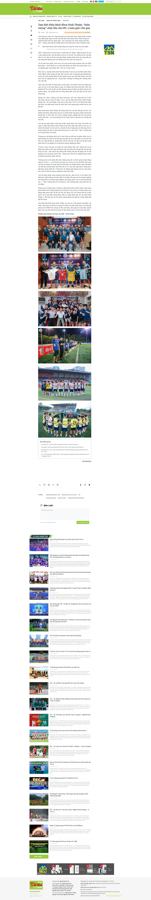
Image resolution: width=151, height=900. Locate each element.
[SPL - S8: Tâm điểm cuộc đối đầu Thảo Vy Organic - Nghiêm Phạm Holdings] (38, 720)
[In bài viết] (31, 44)
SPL (79, 494)
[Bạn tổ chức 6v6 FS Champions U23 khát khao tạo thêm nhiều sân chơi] (38, 767)
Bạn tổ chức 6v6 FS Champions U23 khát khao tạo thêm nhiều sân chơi (70, 763)
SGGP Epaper (85, 1)
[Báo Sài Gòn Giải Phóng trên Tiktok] (96, 1)
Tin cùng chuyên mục (40, 536)
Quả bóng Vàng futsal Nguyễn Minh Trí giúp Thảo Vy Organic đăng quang (70, 589)
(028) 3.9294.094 (34, 893)
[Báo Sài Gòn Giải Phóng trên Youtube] (93, 1)
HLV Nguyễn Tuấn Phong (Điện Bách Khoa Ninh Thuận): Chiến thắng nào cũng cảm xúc (62, 447)
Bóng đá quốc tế (52, 16)
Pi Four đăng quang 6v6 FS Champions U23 (63, 778)
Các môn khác (77, 16)
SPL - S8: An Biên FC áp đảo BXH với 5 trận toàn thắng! (67, 683)
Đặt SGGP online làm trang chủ (114, 895)
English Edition (57, 1)
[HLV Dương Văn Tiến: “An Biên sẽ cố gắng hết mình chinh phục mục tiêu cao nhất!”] (38, 609)
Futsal (60, 16)
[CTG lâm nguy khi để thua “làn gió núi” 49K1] (38, 846)
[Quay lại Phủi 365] (31, 57)
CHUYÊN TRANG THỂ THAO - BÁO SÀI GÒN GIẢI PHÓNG (36, 9)
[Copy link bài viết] (31, 48)
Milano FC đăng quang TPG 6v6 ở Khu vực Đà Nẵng (65, 825)
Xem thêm (38, 856)
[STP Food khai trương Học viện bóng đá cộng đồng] (38, 641)
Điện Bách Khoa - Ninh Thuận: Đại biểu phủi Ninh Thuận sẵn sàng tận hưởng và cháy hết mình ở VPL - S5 (64, 450)
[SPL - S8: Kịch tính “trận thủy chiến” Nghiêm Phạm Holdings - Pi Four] (38, 815)
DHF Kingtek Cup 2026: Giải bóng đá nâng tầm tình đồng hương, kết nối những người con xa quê (69, 556)
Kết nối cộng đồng (87, 16)
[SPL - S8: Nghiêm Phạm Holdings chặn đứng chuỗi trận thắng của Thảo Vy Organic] (38, 704)
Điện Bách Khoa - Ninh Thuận (69, 494)
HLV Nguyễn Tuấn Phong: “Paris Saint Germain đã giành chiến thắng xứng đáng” (69, 795)
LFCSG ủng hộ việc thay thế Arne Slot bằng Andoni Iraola (67, 730)
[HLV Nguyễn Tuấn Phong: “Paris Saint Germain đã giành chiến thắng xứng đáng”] (38, 799)
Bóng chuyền (67, 16)
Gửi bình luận (84, 522)
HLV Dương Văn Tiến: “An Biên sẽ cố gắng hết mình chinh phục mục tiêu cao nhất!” (70, 605)
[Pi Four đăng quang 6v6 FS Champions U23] (38, 783)
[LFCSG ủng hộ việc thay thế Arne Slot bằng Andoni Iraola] (38, 736)
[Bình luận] (31, 53)
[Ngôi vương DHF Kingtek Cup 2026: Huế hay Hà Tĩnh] (38, 544)
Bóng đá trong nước (39, 16)
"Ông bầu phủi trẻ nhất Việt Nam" (76, 498)
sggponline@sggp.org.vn (36, 896)
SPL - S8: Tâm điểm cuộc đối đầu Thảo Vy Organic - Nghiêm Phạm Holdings (70, 715)
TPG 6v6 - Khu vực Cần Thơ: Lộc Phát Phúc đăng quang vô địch (69, 651)
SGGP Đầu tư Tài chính (69, 1)
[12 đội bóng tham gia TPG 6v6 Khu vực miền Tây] (38, 672)
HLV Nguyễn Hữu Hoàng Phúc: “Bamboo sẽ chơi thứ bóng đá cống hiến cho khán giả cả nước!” (70, 620)
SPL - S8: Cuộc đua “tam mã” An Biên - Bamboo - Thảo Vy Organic (70, 746)
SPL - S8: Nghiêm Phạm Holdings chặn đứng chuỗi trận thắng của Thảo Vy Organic (70, 700)
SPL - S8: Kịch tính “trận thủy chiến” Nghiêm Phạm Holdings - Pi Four (69, 810)
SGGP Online (49, 1)
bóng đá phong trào (51, 498)
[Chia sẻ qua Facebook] (31, 31)
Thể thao (41, 20)
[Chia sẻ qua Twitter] (31, 35)
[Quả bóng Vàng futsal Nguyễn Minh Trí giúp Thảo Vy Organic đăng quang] (38, 593)
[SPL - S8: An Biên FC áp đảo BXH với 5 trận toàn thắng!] (38, 688)
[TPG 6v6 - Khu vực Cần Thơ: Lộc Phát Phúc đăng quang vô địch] (38, 656)
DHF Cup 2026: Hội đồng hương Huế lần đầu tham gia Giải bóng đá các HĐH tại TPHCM (70, 573)
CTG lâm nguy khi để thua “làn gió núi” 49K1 (63, 841)
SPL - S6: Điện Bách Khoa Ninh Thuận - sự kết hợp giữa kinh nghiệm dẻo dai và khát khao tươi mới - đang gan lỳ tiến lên (65, 455)
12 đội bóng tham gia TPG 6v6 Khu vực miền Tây (64, 667)
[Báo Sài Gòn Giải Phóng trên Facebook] (91, 1)
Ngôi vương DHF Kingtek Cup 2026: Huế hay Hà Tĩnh (66, 539)
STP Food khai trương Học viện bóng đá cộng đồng (65, 635)
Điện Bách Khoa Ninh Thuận (53, 494)
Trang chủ (30, 16)
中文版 (78, 1)
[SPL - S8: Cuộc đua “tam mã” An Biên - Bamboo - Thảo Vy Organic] (38, 751)
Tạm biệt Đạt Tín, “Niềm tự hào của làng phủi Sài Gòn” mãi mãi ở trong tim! (59, 444)
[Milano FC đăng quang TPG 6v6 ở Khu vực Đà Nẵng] (38, 831)
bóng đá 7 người (62, 498)
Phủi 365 (66, 20)
